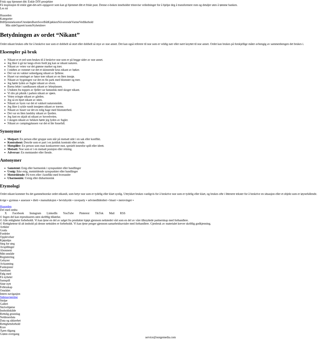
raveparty (79, 200)
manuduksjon (48, 200)
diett (35, 200)
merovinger (125, 200)
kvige (3, 200)
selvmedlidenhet (97, 200)
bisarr (112, 200)
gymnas (13, 200)
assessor (25, 200)
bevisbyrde (65, 200)
